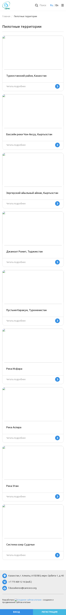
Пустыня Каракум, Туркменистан (26, 310)
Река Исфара (14, 368)
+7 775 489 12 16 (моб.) (20, 582)
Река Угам (12, 485)
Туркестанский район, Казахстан (26, 75)
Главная (6, 16)
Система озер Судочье (20, 544)
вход (16, 612)
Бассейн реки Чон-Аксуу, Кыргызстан (29, 134)
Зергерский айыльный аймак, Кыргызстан (32, 192)
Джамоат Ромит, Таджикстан (24, 251)
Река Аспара (13, 427)
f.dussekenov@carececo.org (22, 588)
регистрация (49, 612)
